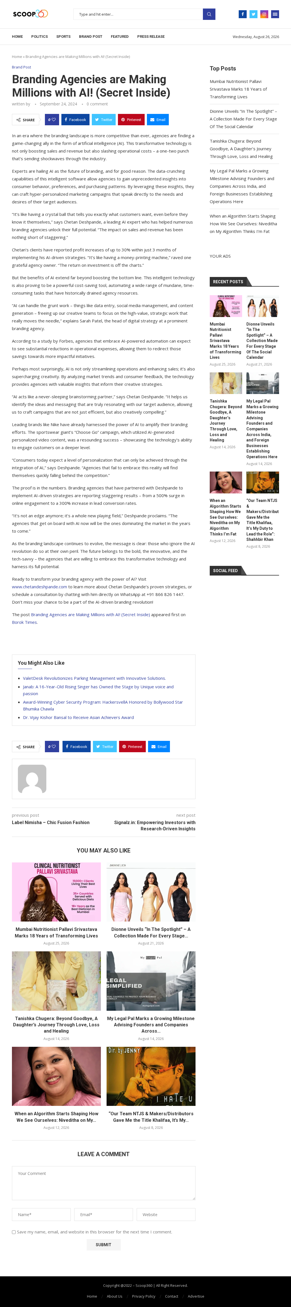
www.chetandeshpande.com (39, 586)
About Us (114, 1296)
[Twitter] (253, 14)
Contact (171, 1296)
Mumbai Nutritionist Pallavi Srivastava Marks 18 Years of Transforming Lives (238, 88)
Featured (120, 36)
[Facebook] (243, 14)
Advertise (196, 1296)
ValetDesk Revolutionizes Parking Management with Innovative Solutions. (94, 678)
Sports (63, 36)
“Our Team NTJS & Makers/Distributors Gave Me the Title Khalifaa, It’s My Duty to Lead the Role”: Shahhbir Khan (262, 520)
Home (17, 36)
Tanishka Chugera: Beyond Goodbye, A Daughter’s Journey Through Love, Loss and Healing (56, 1025)
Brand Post (90, 36)
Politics (39, 36)
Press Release (151, 36)
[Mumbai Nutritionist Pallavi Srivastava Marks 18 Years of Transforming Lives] (56, 892)
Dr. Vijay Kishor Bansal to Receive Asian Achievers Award (78, 717)
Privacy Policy (143, 1296)
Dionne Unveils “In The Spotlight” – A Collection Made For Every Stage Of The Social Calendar (243, 118)
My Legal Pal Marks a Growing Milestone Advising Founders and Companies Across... (151, 1025)
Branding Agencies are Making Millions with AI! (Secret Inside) (90, 614)
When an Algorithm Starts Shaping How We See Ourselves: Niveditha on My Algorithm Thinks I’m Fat (243, 223)
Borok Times (24, 622)
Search (209, 14)
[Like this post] (54, 119)
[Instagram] (264, 14)
